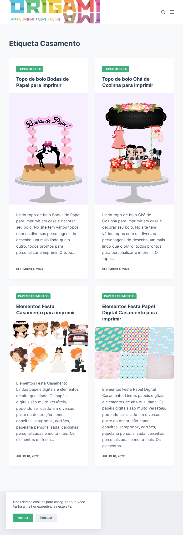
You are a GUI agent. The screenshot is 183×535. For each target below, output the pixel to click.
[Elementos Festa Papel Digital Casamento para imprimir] (134, 353)
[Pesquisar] (163, 12)
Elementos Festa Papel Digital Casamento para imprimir (129, 313)
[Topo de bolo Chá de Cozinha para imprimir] (134, 149)
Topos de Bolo (29, 69)
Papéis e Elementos (33, 296)
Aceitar (23, 518)
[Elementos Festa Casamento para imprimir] (48, 346)
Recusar (46, 518)
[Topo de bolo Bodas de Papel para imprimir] (48, 149)
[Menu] (172, 12)
